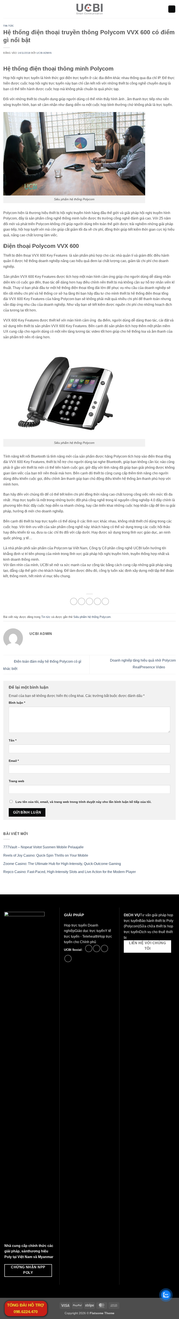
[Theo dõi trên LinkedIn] (104, 948)
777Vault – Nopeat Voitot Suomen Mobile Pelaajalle (43, 847)
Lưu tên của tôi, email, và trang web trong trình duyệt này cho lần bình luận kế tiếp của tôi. (83, 802)
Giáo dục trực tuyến (90, 931)
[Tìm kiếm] (171, 9)
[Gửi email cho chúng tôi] (96, 948)
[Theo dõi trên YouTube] (68, 958)
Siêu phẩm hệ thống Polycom (92, 617)
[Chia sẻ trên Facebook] (81, 601)
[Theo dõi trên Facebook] (88, 948)
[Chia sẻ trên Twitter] (89, 601)
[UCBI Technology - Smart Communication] (89, 9)
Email (14, 760)
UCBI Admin (44, 53)
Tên (12, 740)
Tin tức (8, 25)
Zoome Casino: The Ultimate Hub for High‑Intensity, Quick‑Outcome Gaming (62, 864)
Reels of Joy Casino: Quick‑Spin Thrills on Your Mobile (45, 855)
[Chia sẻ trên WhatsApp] (73, 601)
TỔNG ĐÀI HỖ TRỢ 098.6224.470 (25, 1308)
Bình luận (17, 702)
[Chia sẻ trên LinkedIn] (105, 601)
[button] (6, 9)
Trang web (16, 781)
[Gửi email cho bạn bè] (97, 601)
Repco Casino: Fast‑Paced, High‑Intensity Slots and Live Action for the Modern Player (69, 872)
